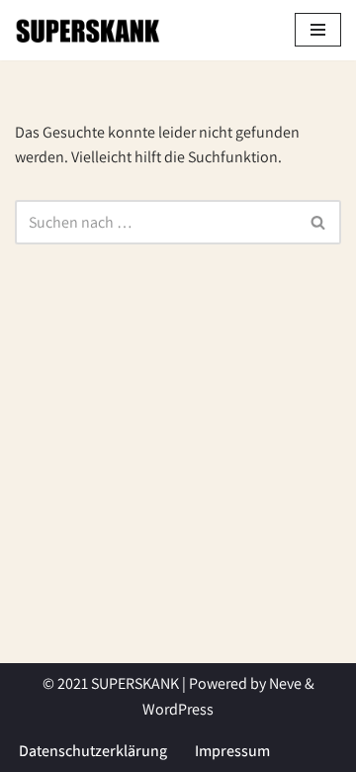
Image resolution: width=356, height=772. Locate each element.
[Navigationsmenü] (318, 30)
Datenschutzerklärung (93, 750)
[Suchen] (319, 222)
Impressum (232, 750)
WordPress (178, 709)
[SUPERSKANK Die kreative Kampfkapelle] (89, 30)
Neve (285, 683)
